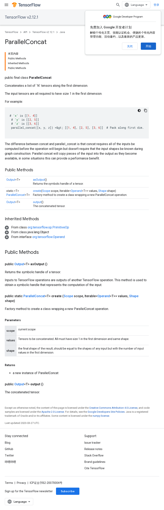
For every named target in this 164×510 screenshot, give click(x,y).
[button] (37, 227)
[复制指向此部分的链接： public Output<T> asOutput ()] (52, 264)
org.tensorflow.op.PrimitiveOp (48, 227)
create (37, 190)
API (25, 32)
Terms (9, 482)
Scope (46, 190)
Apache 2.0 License (52, 411)
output (37, 202)
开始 (148, 46)
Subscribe (68, 491)
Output (10, 179)
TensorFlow (11, 32)
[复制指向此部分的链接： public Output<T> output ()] (48, 384)
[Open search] (118, 4)
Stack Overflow (94, 455)
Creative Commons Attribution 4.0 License (113, 407)
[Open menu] (6, 5)
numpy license (101, 415)
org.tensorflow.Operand (48, 237)
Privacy (21, 482)
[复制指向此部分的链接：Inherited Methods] (43, 219)
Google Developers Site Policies (106, 411)
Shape (102, 190)
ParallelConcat (15, 194)
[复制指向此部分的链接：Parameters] (25, 320)
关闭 (130, 46)
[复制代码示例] (145, 110)
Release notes (93, 449)
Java (62, 32)
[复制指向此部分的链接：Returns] (19, 365)
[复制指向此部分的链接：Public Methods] (37, 170)
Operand (76, 190)
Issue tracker (92, 442)
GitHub (9, 449)
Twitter (9, 455)
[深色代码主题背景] (139, 110)
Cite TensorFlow (94, 468)
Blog (7, 442)
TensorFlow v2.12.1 (21, 17)
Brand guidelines (94, 461)
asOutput (39, 179)
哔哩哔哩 (10, 461)
